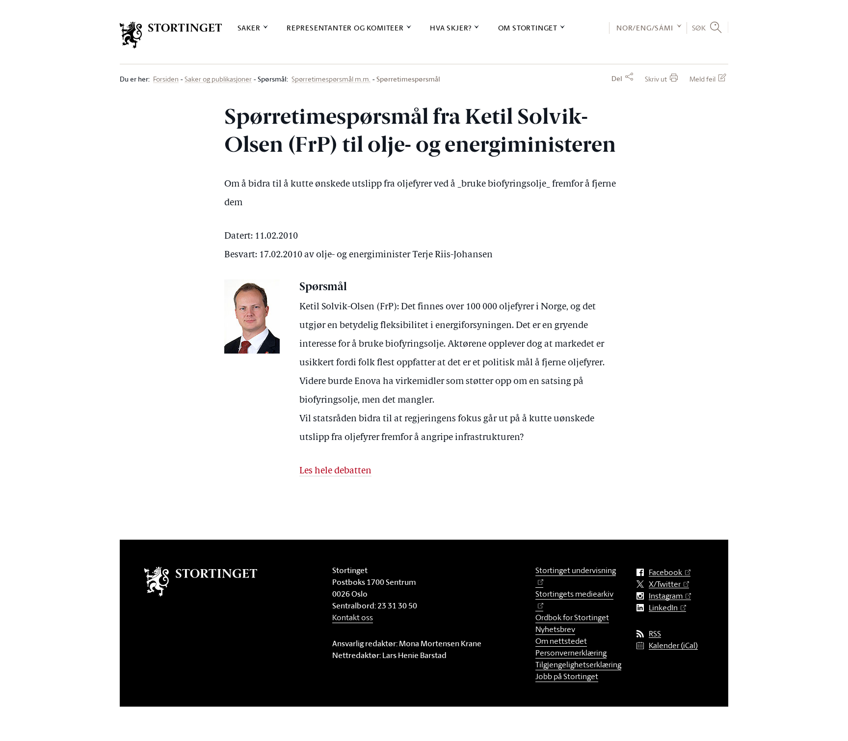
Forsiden (166, 79)
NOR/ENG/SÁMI (644, 27)
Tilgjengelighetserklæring (578, 664)
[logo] (171, 35)
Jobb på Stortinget (566, 676)
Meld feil (702, 78)
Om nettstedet (561, 640)
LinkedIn (663, 608)
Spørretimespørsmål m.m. (331, 79)
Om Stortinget (527, 28)
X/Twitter (665, 584)
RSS (655, 634)
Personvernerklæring (571, 652)
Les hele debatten (335, 471)
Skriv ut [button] (656, 78)
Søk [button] (699, 27)
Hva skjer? (451, 28)
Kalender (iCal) (673, 645)
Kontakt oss (352, 617)
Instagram (666, 596)
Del (616, 78)
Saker (249, 28)
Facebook (665, 572)
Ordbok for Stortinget (572, 617)
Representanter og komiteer (345, 28)
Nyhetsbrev (555, 629)
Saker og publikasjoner (218, 79)
